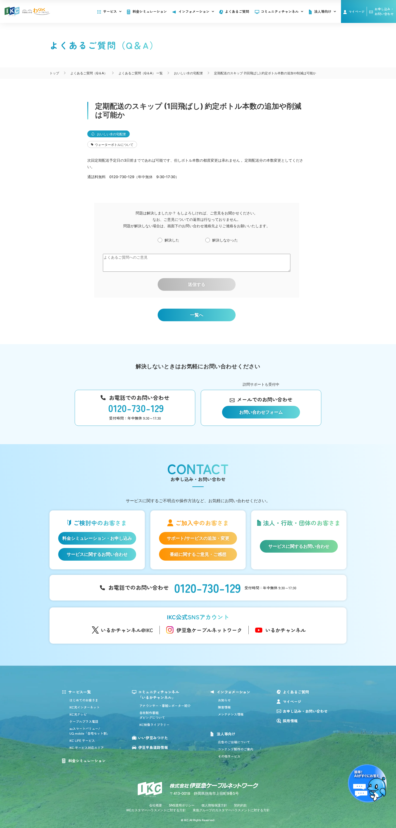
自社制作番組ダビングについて (152, 715)
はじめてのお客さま (83, 700)
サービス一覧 (79, 692)
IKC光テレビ (78, 714)
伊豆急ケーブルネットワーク (209, 630)
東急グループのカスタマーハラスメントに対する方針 (231, 810)
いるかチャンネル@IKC (127, 630)
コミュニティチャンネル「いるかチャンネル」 (158, 694)
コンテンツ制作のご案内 (235, 749)
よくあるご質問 (237, 11)
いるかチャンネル (285, 630)
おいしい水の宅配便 (111, 134)
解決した (172, 240)
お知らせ (224, 700)
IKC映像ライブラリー (154, 724)
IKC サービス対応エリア (86, 747)
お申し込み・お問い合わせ (305, 711)
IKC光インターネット (84, 707)
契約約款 (240, 805)
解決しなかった (225, 240)
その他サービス (229, 756)
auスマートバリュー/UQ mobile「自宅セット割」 (89, 731)
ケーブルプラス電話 (83, 721)
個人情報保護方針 (214, 805)
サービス (110, 11)
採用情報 (290, 720)
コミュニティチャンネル (280, 11)
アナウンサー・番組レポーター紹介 (165, 705)
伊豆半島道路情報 (153, 747)
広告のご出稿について (234, 742)
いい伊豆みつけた (153, 737)
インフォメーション (233, 692)
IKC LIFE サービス (82, 740)
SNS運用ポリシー (182, 805)
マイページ (357, 11)
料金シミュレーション (149, 11)
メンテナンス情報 (231, 714)
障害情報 (224, 707)
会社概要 (155, 805)
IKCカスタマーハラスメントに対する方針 (156, 810)
